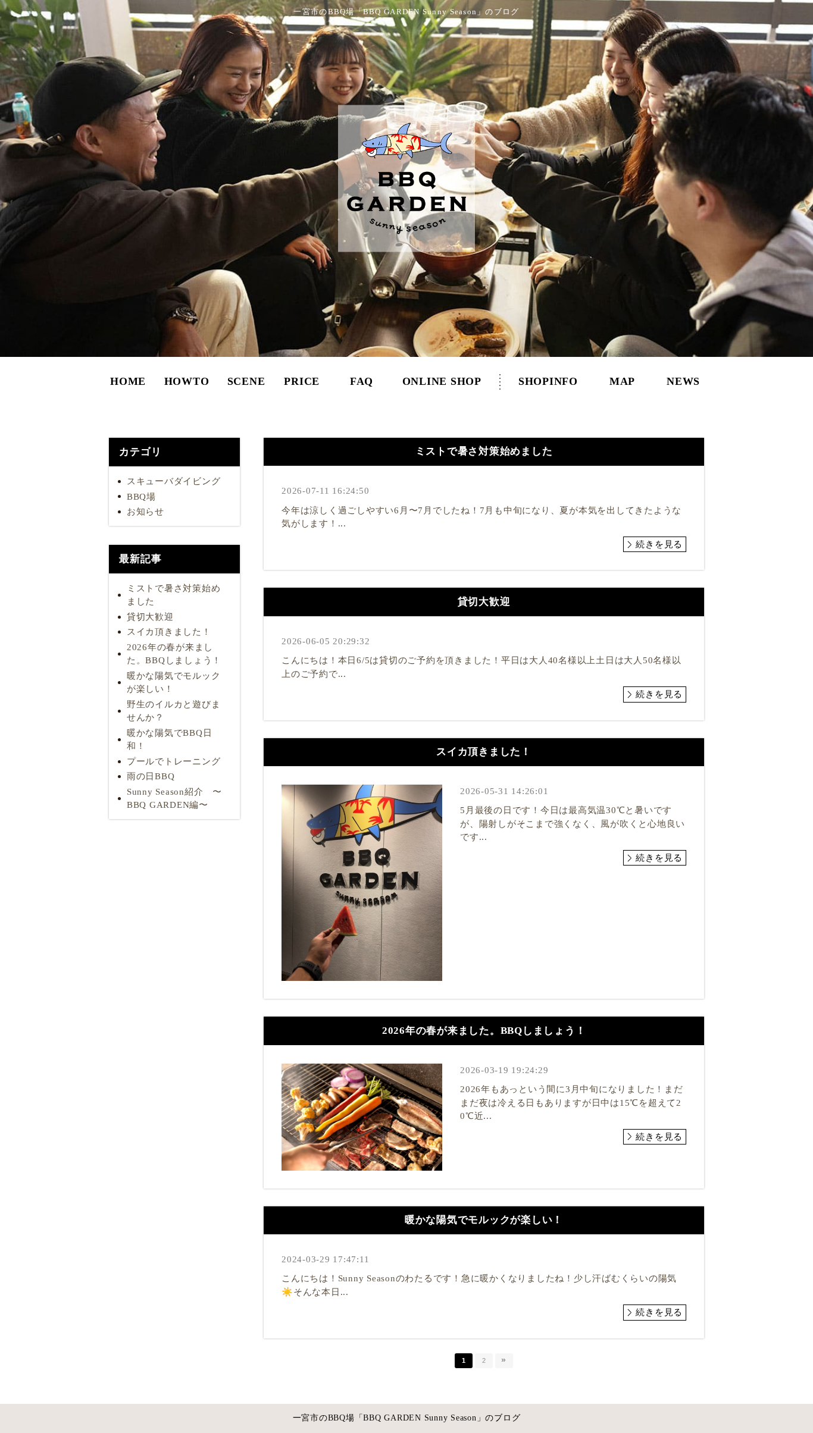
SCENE (246, 387)
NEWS (683, 387)
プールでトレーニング (174, 761)
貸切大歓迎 (150, 617)
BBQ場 (141, 496)
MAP (622, 387)
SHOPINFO (548, 387)
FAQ (361, 387)
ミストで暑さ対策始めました (174, 595)
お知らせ (145, 511)
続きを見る (659, 544)
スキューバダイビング (174, 481)
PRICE (302, 387)
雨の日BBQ (151, 776)
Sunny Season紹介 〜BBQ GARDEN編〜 (174, 798)
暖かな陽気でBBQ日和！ (169, 739)
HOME (128, 387)
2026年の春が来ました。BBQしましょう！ (174, 654)
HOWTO (186, 387)
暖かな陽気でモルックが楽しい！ (174, 682)
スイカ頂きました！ (169, 631)
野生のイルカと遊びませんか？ (174, 711)
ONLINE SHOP (441, 387)
